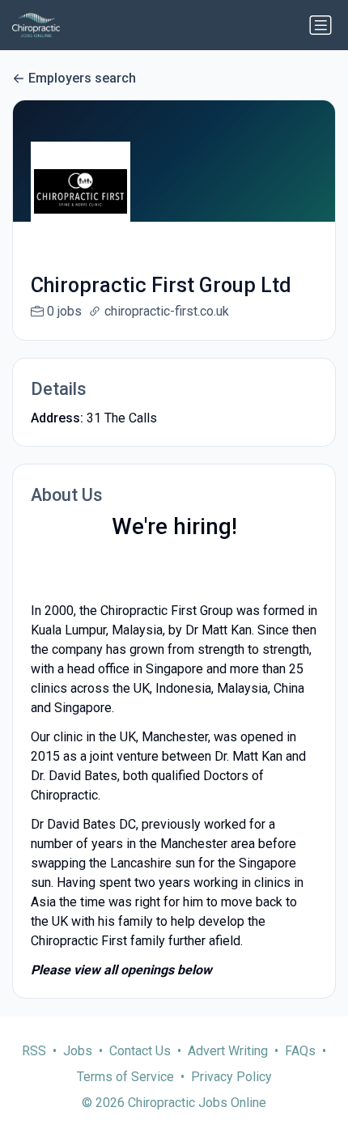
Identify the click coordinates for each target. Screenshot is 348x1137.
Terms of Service (125, 1076)
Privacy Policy (231, 1076)
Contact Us (140, 1051)
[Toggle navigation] (320, 25)
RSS (34, 1051)
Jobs (77, 1051)
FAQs (300, 1051)
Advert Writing (228, 1051)
